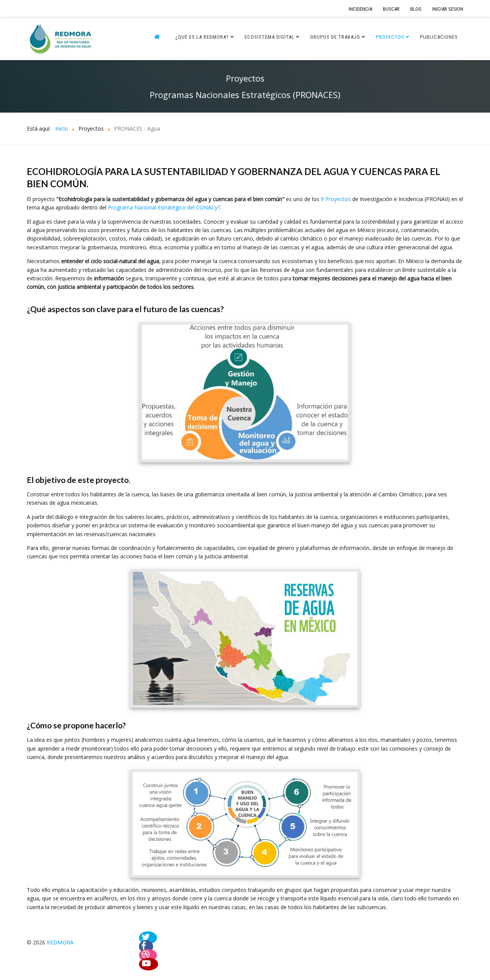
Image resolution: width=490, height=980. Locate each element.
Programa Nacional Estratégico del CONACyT (164, 207)
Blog (415, 9)
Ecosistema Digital (269, 37)
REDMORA (60, 942)
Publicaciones (439, 37)
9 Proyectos (336, 199)
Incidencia (360, 9)
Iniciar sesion (447, 9)
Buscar (391, 9)
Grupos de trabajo (335, 37)
